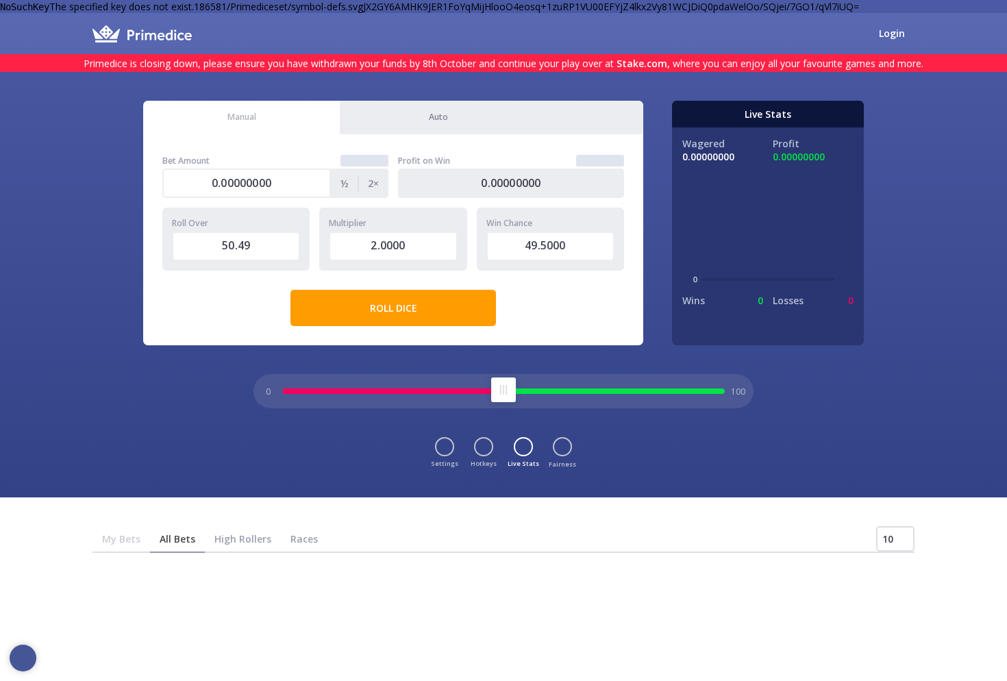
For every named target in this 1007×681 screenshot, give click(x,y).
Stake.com (642, 63)
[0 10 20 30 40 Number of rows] (895, 539)
